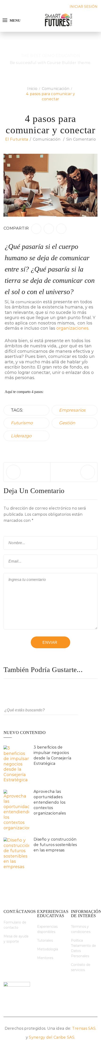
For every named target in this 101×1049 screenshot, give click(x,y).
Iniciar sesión (83, 6)
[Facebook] (36, 229)
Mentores (45, 958)
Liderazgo (21, 435)
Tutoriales (45, 940)
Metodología (47, 949)
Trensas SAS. (84, 1028)
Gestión (67, 422)
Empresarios (72, 410)
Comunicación (47, 139)
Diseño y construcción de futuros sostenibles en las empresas (55, 844)
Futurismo (22, 422)
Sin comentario (81, 139)
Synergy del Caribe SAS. (52, 1037)
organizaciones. (72, 328)
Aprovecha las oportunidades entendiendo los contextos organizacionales (50, 802)
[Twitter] (61, 229)
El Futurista (16, 139)
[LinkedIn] (49, 229)
